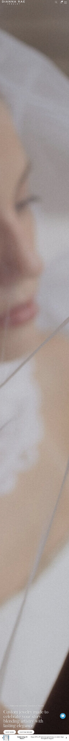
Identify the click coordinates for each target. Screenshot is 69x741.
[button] (3, 738)
